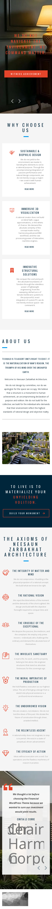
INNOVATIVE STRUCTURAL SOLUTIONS (30, 270)
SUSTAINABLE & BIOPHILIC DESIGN (30, 153)
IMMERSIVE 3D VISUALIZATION (30, 211)
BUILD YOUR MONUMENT (25, 513)
